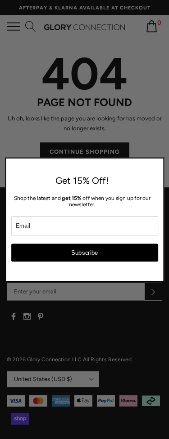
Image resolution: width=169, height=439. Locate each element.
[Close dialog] (159, 163)
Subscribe (84, 252)
